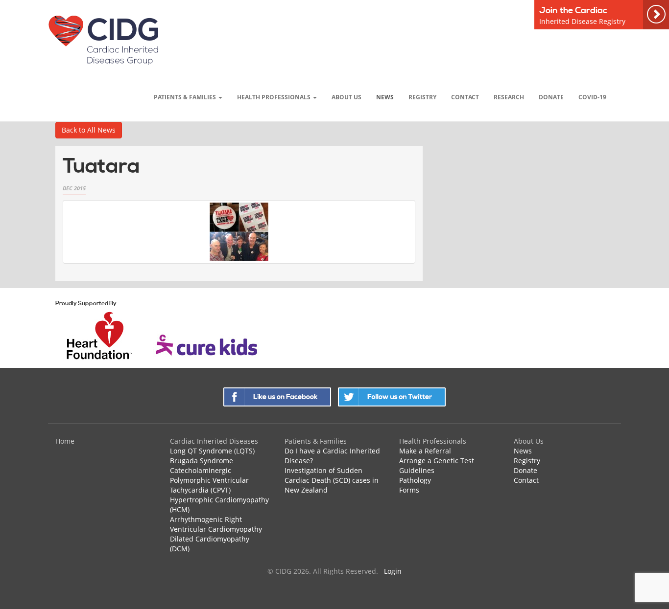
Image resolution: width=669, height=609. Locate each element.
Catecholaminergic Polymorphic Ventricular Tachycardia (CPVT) (209, 480)
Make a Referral (425, 450)
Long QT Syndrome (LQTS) (212, 450)
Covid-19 (592, 97)
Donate (551, 97)
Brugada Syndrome (201, 460)
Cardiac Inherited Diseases (214, 441)
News (385, 97)
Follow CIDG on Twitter (392, 396)
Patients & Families (185, 97)
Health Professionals (274, 97)
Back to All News (89, 130)
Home (64, 441)
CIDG (103, 40)
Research (509, 97)
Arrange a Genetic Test (436, 460)
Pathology (415, 480)
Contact (465, 97)
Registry (422, 97)
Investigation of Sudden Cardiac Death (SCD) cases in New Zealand (332, 480)
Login (393, 571)
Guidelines (416, 470)
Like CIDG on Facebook (277, 396)
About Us (346, 97)
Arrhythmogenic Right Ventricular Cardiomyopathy (216, 524)
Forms (409, 490)
